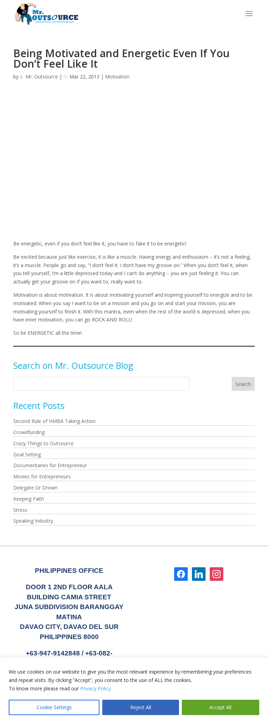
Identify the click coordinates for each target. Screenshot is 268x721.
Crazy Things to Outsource (43, 443)
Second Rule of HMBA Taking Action (54, 421)
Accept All (220, 707)
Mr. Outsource (41, 76)
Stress (20, 510)
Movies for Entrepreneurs (42, 476)
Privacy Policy (95, 688)
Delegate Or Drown (35, 487)
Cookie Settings (54, 707)
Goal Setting (27, 454)
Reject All (140, 707)
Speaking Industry (33, 520)
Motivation (117, 76)
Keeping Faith (28, 498)
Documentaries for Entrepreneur (50, 465)
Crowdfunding (29, 432)
